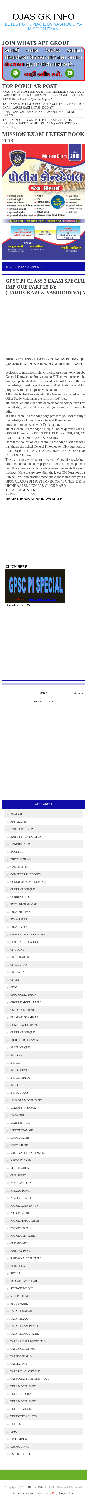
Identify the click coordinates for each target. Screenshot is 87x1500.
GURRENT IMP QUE (22, 1032)
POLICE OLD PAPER (22, 1235)
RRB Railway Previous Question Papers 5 (27, 99)
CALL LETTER (19, 866)
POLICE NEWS (19, 1228)
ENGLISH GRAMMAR (23, 904)
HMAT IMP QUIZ (20, 1047)
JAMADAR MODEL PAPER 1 (27, 1100)
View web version (44, 701)
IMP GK (15, 1062)
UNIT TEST (17, 1424)
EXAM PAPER (18, 919)
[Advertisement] (40, 637)
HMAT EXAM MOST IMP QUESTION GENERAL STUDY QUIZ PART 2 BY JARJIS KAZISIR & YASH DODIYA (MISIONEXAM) (43, 93)
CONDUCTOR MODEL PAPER (28, 881)
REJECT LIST (18, 1266)
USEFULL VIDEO (20, 1454)
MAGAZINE (17, 1115)
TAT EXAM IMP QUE (22, 1348)
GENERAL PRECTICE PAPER (28, 934)
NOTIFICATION (19, 1168)
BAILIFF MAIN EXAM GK (25, 836)
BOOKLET (16, 851)
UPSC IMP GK (18, 1439)
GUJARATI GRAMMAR (24, 1017)
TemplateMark (66, 1493)
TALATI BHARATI (21, 1311)
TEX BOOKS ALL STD (23, 1416)
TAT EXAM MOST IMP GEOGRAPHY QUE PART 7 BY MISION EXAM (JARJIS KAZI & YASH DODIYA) (43, 105)
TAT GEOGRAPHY (21, 1356)
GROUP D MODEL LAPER (26, 1002)
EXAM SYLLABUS (21, 927)
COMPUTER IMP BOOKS (25, 874)
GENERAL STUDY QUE (24, 942)
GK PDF (15, 979)
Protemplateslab (25, 1493)
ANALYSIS (16, 814)
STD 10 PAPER (19, 1303)
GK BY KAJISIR (19, 957)
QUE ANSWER (19, 1243)
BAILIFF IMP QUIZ (21, 829)
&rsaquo (77, 693)
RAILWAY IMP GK (21, 1250)
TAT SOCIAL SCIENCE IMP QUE (29, 1378)
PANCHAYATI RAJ (21, 1183)
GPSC (13, 987)
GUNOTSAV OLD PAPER (24, 1025)
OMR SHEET (18, 1175)
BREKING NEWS (20, 859)
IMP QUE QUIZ (19, 1092)
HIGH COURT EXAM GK (25, 1040)
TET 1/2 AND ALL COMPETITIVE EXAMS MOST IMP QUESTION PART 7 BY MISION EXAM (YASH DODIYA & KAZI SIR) (41, 123)
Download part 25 (17, 605)
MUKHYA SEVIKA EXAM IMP (28, 1153)
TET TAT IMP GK (20, 1409)
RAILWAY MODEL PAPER (26, 1258)
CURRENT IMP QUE (22, 889)
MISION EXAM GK (21, 1130)
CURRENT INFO (20, 896)
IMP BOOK (16, 1055)
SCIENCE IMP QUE (21, 1288)
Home (43, 692)
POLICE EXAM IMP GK (24, 1205)
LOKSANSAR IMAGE (23, 1107)
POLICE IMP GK (20, 1213)
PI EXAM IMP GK (20, 1190)
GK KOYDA (17, 972)
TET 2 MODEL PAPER (23, 1401)
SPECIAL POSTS (20, 1296)
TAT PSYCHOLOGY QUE (25, 1371)
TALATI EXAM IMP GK (24, 1326)
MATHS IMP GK (20, 1122)
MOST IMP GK (19, 1145)
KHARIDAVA (41, 498)
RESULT (15, 1273)
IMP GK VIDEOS (20, 1077)
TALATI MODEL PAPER (24, 1333)
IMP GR (15, 1085)
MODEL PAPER (19, 1137)
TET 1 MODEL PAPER (23, 1386)
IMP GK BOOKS (19, 1070)
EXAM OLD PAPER (21, 912)
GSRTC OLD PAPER (22, 1009)
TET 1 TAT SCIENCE (22, 1394)
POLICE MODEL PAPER (24, 1220)
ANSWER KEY (19, 821)
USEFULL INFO (19, 1446)
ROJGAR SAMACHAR (23, 1281)
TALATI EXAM (19, 1318)
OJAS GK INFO (43, 17)
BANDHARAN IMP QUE (24, 844)
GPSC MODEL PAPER (23, 994)
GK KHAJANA (18, 964)
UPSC (13, 1431)
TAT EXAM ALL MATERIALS (28, 1341)
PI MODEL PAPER (21, 1198)
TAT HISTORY (18, 1363)
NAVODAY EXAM (21, 1160)
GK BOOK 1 (17, 949)
